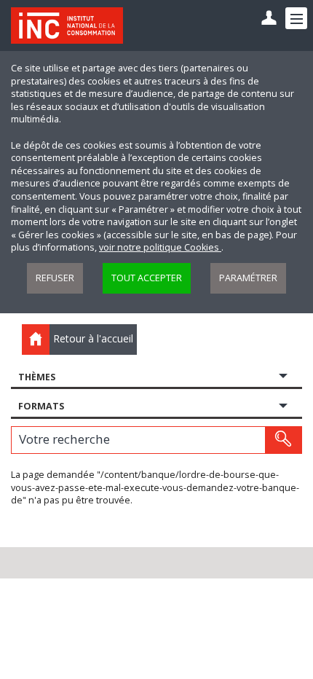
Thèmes (36, 377)
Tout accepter (146, 278)
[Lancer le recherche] (283, 440)
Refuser (55, 278)
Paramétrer (248, 278)
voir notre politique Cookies (160, 247)
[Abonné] (269, 18)
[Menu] (296, 18)
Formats (41, 406)
